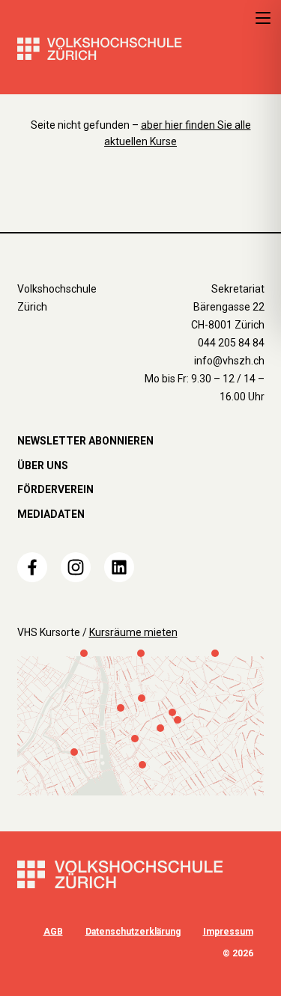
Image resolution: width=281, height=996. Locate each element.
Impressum (228, 931)
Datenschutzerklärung (133, 931)
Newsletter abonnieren (85, 441)
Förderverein (55, 489)
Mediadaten (51, 514)
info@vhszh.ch (229, 361)
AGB (53, 931)
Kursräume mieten (133, 632)
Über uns (42, 465)
